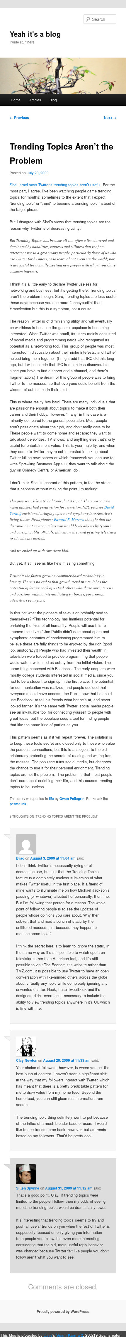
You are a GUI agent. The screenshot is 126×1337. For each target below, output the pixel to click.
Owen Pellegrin (71, 798)
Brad (20, 858)
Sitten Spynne (27, 1188)
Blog (53, 99)
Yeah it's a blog (35, 34)
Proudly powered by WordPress (63, 1311)
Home (16, 99)
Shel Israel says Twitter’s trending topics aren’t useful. (56, 184)
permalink (18, 803)
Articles (35, 99)
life (51, 798)
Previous (19, 117)
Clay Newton (26, 1060)
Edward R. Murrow (69, 519)
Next (110, 117)
